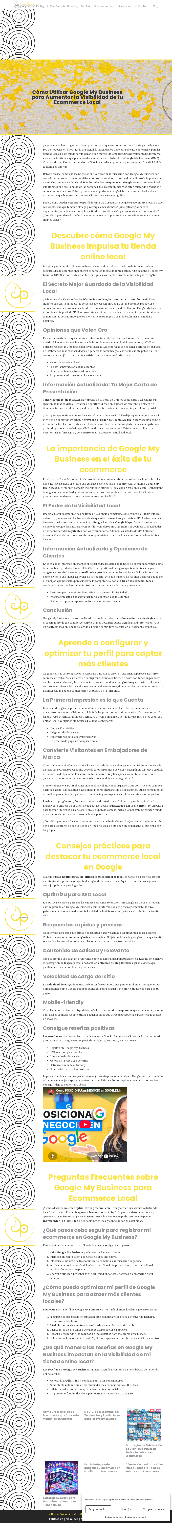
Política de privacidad (135, 1517)
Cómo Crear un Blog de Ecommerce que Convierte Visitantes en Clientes (61, 1415)
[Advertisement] (86, 34)
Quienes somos (103, 6)
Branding (72, 6)
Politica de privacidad (64, 1518)
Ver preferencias (154, 1509)
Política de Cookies (114, 1517)
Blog (155, 6)
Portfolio (86, 6)
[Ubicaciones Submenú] (134, 6)
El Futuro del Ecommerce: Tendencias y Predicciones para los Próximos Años (102, 1415)
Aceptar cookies (98, 1509)
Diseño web (57, 6)
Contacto (144, 6)
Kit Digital (42, 6)
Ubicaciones (123, 6)
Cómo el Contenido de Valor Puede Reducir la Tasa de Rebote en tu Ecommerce (144, 1468)
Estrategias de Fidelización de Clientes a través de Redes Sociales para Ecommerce (143, 1451)
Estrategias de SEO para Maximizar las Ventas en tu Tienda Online (61, 1501)
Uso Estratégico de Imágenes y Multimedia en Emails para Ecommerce (102, 1468)
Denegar (126, 1509)
